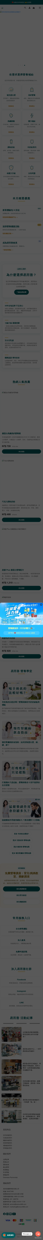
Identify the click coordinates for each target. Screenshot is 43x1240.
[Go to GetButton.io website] (38, 1238)
